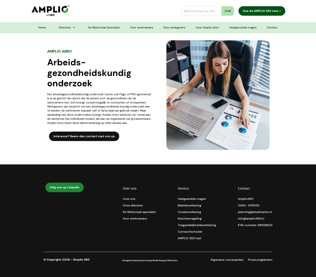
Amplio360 (245, 199)
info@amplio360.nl (251, 218)
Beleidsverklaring (189, 205)
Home (42, 27)
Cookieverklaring (189, 212)
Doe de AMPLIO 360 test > (262, 11)
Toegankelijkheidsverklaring (197, 225)
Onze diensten (133, 205)
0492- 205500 (248, 205)
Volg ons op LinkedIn (64, 187)
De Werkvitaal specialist (139, 212)
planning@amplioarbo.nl (255, 212)
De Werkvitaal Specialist (104, 27)
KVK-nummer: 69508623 (255, 225)
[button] (67, 27)
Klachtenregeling (190, 218)
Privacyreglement (260, 260)
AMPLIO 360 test (189, 238)
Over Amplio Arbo (207, 27)
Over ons (129, 199)
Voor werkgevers (174, 27)
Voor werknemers (141, 27)
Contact (272, 27)
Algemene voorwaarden (227, 260)
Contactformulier (190, 232)
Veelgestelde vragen (243, 27)
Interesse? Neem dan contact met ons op (84, 136)
